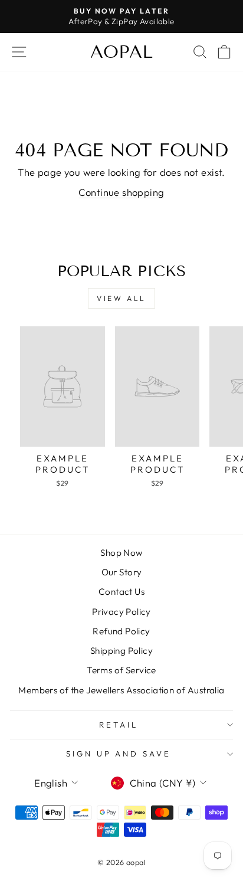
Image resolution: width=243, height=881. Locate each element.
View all (121, 298)
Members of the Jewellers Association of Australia (121, 690)
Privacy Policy (121, 611)
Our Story (121, 572)
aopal (121, 52)
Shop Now (121, 552)
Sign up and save (119, 753)
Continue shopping (121, 192)
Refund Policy (121, 631)
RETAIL (118, 724)
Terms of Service (121, 670)
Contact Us (121, 591)
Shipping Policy (121, 650)
